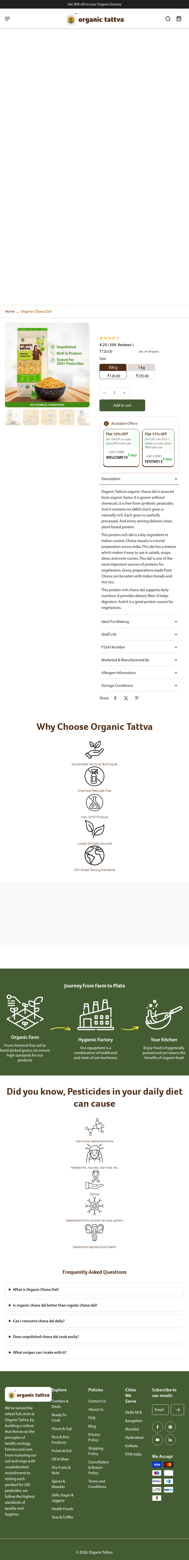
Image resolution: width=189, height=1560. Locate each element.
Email (159, 1409)
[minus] (105, 393)
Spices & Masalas (58, 1484)
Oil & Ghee (60, 1459)
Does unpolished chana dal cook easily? (46, 1336)
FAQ (91, 1417)
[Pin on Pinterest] (136, 698)
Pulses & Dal (62, 1450)
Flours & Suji (62, 1428)
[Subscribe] (178, 1409)
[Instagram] (170, 1427)
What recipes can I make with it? (40, 1352)
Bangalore (133, 1420)
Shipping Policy (95, 1451)
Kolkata (131, 1445)
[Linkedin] (170, 1439)
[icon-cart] (178, 18)
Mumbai (132, 1429)
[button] (122, 405)
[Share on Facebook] (115, 698)
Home (10, 311)
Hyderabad (134, 1437)
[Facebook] (157, 1427)
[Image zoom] (47, 365)
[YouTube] (157, 1439)
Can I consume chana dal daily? (39, 1320)
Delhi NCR (133, 1412)
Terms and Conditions (97, 1484)
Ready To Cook (59, 1418)
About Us (95, 1409)
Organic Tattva (100, 1552)
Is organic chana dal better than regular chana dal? (55, 1305)
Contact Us (97, 1401)
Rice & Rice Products (60, 1440)
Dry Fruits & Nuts (61, 1470)
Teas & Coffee (62, 1517)
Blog (92, 1426)
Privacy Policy (94, 1437)
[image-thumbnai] (13, 417)
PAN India (133, 1454)
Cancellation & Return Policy (98, 1467)
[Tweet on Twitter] (126, 698)
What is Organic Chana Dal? (36, 1289)
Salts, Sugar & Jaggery (63, 1498)
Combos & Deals (60, 1404)
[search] (167, 18)
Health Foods (62, 1508)
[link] (26, 921)
